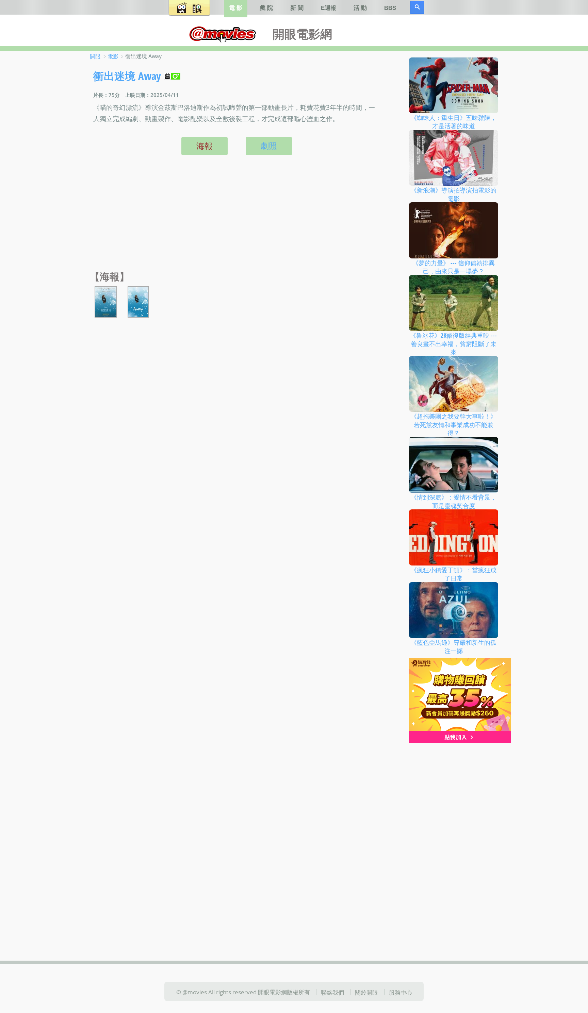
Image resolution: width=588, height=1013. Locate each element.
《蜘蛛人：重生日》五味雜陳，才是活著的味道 (453, 121)
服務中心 (400, 992)
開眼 (95, 56)
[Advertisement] (235, 220)
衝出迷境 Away (127, 76)
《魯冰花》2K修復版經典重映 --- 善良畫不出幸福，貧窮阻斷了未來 (453, 343)
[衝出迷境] (106, 301)
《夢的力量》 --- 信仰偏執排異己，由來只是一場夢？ (453, 266)
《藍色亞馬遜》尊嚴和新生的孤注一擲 (453, 646)
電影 (113, 56)
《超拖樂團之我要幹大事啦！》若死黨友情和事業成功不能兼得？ (453, 424)
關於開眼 (366, 992)
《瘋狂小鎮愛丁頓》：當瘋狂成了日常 (453, 573)
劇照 (269, 145)
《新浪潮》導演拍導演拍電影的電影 (453, 194)
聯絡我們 (332, 992)
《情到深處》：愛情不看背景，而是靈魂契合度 (453, 501)
